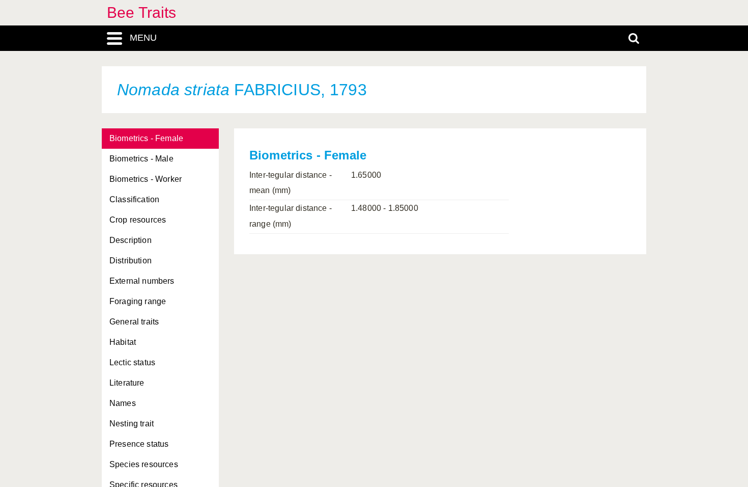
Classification (134, 199)
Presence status (138, 444)
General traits (134, 321)
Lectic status (132, 362)
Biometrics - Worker (145, 179)
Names (122, 403)
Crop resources (137, 219)
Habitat (122, 342)
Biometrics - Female (146, 138)
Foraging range (137, 301)
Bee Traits (142, 12)
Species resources (143, 464)
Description (130, 240)
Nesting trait (131, 423)
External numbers (142, 281)
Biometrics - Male (141, 158)
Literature (127, 382)
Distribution (130, 260)
